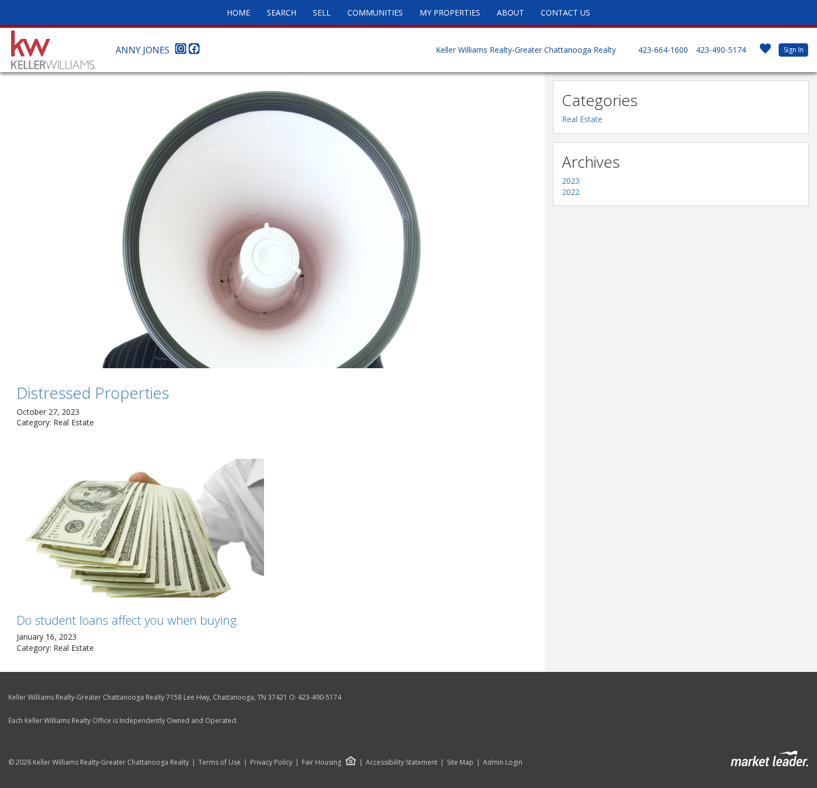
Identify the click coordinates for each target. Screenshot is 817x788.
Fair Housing (321, 762)
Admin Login (502, 762)
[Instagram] (181, 52)
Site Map (460, 762)
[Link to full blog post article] (272, 224)
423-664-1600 (663, 49)
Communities (375, 12)
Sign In (794, 49)
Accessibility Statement (401, 762)
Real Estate (582, 119)
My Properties (450, 12)
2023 (571, 180)
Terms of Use (219, 762)
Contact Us (565, 12)
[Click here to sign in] (765, 52)
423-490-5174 (721, 49)
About (510, 12)
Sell (322, 12)
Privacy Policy (271, 762)
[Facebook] (194, 52)
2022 (571, 192)
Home (238, 12)
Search (281, 12)
